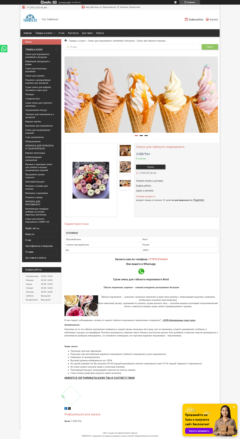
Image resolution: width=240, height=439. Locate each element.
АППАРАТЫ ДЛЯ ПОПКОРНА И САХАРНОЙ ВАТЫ (39, 147)
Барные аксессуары (35, 152)
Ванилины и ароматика (36, 193)
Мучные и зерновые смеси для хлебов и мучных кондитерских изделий (38, 167)
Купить (150, 166)
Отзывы (29, 251)
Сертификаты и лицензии (39, 245)
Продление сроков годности (35, 176)
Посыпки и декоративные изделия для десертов (38, 81)
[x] (69, 408)
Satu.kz (134, 433)
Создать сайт (64, 2)
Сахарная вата (32, 98)
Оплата (100, 33)
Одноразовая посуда (36, 110)
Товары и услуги (43, 33)
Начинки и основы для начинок (36, 187)
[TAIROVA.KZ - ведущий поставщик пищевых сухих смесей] (30, 19)
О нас (62, 33)
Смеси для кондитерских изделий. (37, 131)
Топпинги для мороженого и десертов (39, 116)
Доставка (87, 33)
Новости (29, 234)
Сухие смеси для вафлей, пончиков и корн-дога (38, 89)
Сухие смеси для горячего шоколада (38, 104)
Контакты (73, 33)
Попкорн (29, 94)
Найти (210, 47)
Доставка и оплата (35, 257)
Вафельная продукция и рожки (37, 63)
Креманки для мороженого (39, 125)
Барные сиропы (33, 121)
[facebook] (65, 408)
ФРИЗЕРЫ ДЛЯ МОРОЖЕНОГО (32, 203)
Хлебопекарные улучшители (33, 158)
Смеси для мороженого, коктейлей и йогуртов (37, 56)
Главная (28, 33)
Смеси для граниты (34, 75)
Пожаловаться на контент (147, 436)
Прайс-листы (32, 228)
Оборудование (33, 141)
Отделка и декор (34, 197)
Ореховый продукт (35, 181)
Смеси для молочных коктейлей (36, 70)
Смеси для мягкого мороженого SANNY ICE (37, 220)
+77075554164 (158, 259)
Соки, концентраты (34, 137)
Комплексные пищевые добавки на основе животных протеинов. (36, 211)
